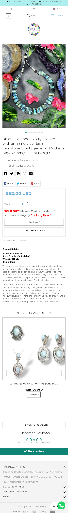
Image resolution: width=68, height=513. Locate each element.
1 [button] (26, 132)
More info (10, 240)
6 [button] (39, 132)
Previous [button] (3, 373)
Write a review (34, 451)
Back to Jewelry (36, 425)
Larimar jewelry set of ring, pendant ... (34, 383)
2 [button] (29, 132)
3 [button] (31, 132)
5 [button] (36, 132)
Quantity (8, 204)
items (59, 15)
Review (24, 240)
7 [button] (42, 132)
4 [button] (34, 132)
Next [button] (64, 373)
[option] (34, 86)
